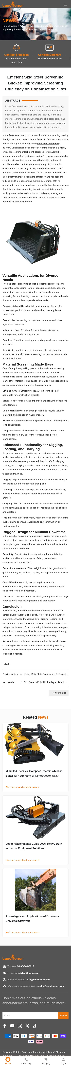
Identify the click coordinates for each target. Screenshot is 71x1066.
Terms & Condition (55, 1055)
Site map (39, 1055)
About (14, 26)
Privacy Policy (26, 1055)
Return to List (59, 692)
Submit (63, 1015)
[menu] (65, 4)
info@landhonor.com (27, 973)
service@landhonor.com (50, 986)
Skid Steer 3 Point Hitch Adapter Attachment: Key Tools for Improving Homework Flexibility (35, 682)
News (23, 26)
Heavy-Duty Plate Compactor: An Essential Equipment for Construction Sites (35, 674)
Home (5, 26)
